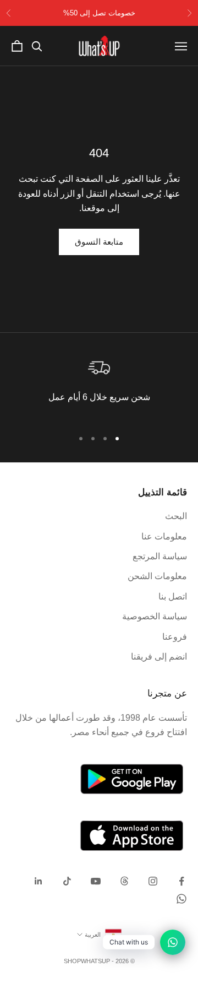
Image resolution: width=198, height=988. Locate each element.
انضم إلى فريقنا (159, 656)
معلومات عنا (164, 536)
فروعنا (174, 636)
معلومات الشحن (157, 576)
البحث (176, 516)
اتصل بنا (172, 596)
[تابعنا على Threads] (124, 881)
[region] (99, 387)
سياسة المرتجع (160, 556)
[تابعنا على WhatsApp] (181, 898)
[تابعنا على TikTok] (67, 881)
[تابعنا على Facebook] (181, 881)
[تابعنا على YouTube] (95, 881)
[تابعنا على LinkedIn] (38, 881)
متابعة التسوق (99, 241)
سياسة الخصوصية (154, 616)
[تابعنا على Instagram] (152, 881)
